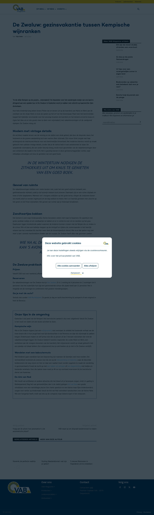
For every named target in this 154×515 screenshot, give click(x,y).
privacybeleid (65, 256)
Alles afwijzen (90, 266)
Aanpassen (75, 273)
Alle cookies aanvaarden (68, 266)
